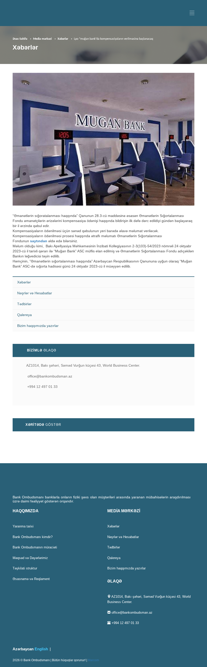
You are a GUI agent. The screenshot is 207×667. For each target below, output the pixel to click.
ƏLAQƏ (114, 581)
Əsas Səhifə (20, 38)
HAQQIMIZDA (26, 511)
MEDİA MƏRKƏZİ (123, 511)
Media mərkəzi (42, 38)
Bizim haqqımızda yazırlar (38, 326)
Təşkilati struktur (25, 568)
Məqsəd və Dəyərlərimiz (30, 558)
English (41, 649)
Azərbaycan (23, 649)
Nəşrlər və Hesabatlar (34, 293)
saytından (38, 241)
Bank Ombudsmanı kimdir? (33, 537)
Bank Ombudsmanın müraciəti (35, 547)
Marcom (93, 660)
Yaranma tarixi (23, 526)
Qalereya (24, 315)
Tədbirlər (24, 304)
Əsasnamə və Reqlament (31, 579)
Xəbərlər (63, 38)
